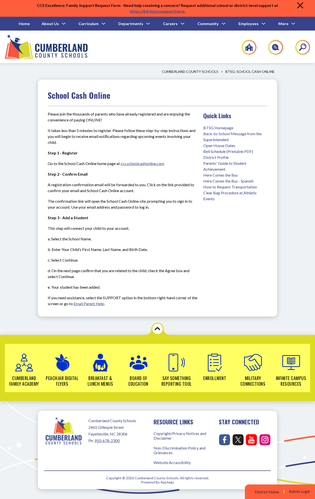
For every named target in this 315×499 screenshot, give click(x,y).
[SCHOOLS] (246, 47)
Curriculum (89, 23)
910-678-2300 (107, 440)
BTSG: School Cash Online (250, 71)
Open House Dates (219, 145)
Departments (130, 23)
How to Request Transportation (230, 186)
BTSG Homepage (218, 127)
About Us (50, 23)
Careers (170, 23)
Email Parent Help (89, 303)
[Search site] (299, 47)
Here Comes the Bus (220, 175)
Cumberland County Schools (190, 71)
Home (24, 23)
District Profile (216, 157)
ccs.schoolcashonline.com (142, 163)
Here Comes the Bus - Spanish (228, 181)
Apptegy (167, 482)
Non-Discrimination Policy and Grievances (179, 450)
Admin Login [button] (299, 491)
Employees (248, 23)
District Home (267, 491)
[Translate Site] (273, 47)
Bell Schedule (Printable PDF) (228, 151)
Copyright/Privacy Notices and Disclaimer (180, 435)
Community (208, 23)
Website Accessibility (172, 462)
